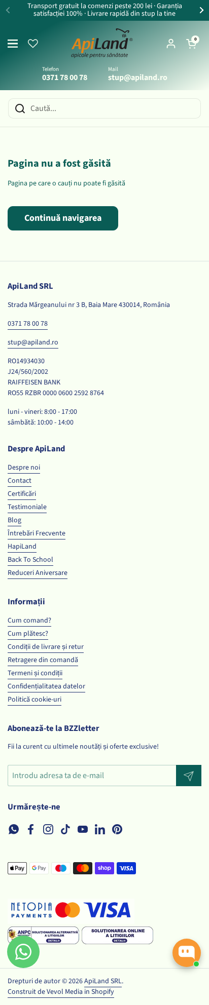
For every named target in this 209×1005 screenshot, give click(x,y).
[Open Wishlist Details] (33, 43)
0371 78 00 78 (28, 324)
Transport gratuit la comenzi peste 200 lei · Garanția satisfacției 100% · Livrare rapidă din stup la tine (104, 10)
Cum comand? (29, 620)
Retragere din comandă (43, 660)
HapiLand (22, 547)
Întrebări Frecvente (36, 533)
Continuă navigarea (62, 218)
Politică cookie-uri (34, 699)
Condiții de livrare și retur (46, 647)
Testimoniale (27, 507)
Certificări (22, 494)
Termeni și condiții (35, 673)
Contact (19, 481)
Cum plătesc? (28, 634)
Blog (14, 520)
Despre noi (24, 467)
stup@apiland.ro (33, 342)
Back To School (30, 560)
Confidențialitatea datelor (46, 686)
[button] (191, 43)
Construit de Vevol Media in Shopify (61, 992)
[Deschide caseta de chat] (186, 953)
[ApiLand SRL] (102, 43)
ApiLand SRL (103, 981)
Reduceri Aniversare (37, 573)
